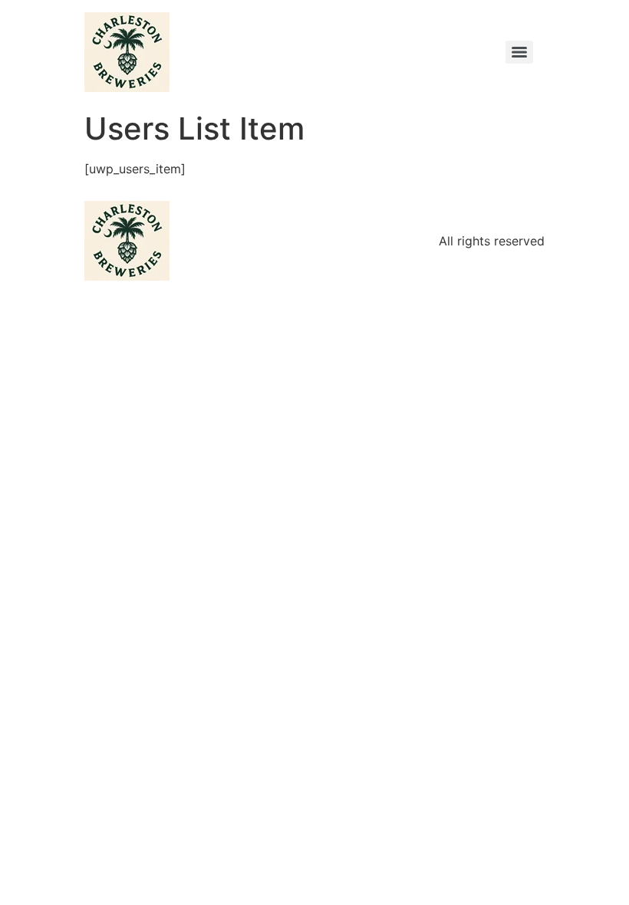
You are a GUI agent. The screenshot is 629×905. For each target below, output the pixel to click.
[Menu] (519, 52)
